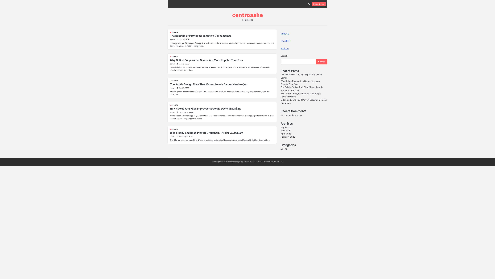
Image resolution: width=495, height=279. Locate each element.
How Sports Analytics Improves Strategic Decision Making (205, 108)
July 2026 (285, 127)
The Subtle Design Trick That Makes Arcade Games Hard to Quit (208, 84)
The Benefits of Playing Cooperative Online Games (201, 35)
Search (284, 56)
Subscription (318, 4)
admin (172, 40)
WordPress (277, 162)
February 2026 (288, 137)
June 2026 (286, 130)
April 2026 (286, 134)
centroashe (247, 15)
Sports (174, 32)
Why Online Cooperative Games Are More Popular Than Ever (206, 60)
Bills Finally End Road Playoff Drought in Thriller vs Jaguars (206, 132)
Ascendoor (256, 162)
